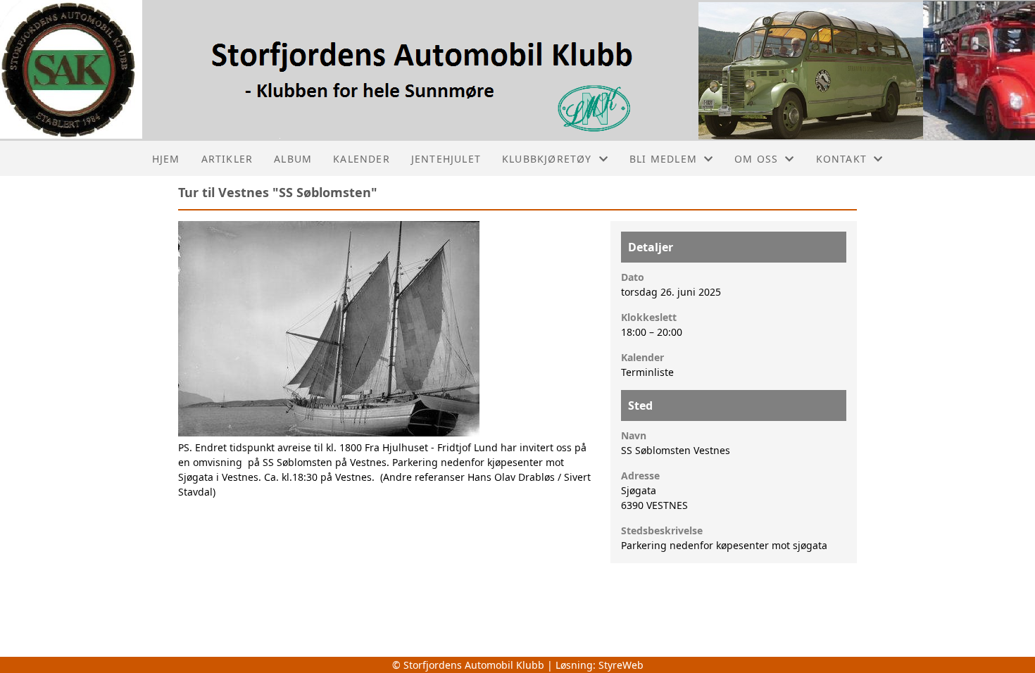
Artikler (227, 158)
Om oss (756, 158)
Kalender (361, 158)
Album (293, 158)
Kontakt (841, 158)
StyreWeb (621, 665)
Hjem (166, 158)
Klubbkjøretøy (547, 158)
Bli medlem (663, 158)
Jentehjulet (446, 158)
